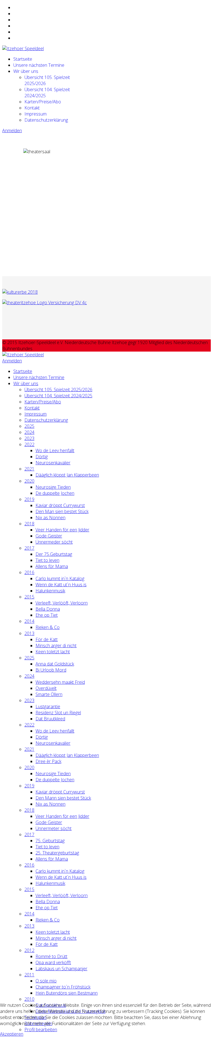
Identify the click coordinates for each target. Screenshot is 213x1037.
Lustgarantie (48, 706)
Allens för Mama (52, 566)
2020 (29, 481)
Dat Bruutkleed (50, 719)
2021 (29, 469)
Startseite (22, 59)
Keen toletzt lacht (53, 652)
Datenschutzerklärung (46, 120)
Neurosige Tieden (53, 487)
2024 (29, 432)
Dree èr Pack (48, 761)
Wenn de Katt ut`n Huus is (61, 585)
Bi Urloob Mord (51, 670)
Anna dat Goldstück (55, 664)
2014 (29, 621)
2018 (29, 524)
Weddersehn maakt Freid (60, 682)
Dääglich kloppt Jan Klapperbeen (67, 475)
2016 (29, 572)
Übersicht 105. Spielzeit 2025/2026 (58, 389)
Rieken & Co (48, 627)
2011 (29, 975)
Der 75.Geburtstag (54, 554)
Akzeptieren (11, 1034)
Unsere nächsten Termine (38, 65)
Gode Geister (49, 536)
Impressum (35, 114)
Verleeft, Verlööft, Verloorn (62, 603)
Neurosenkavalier (53, 463)
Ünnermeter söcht (54, 828)
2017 (29, 548)
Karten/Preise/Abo (42, 102)
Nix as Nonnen (50, 517)
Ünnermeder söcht (54, 542)
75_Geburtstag (50, 841)
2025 (29, 426)
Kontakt (32, 108)
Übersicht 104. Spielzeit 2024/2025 (58, 396)
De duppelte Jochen (55, 493)
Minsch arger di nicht (56, 645)
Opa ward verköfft (53, 962)
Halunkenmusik (50, 591)
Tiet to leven (47, 560)
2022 (29, 444)
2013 (29, 633)
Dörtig (42, 457)
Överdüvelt (46, 688)
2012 (29, 950)
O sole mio (46, 981)
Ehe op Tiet (47, 615)
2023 (29, 438)
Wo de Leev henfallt (55, 450)
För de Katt (47, 639)
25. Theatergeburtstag (57, 853)
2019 (29, 499)
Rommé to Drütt (51, 956)
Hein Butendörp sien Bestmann (67, 993)
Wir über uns (25, 71)
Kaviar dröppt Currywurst (60, 505)
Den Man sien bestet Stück (62, 511)
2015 (29, 597)
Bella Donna (48, 609)
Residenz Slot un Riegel (58, 713)
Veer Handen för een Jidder (62, 530)
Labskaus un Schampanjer (61, 969)
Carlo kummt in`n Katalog (60, 578)
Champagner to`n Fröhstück (63, 987)
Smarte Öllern (49, 694)
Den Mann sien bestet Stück (63, 798)
